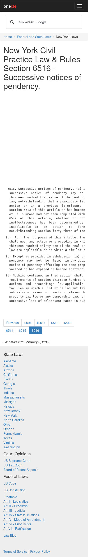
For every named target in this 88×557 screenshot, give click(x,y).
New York (10, 415)
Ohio (6, 424)
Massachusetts (14, 397)
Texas (7, 438)
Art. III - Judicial (14, 510)
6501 (28, 322)
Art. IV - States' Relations (21, 515)
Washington (11, 447)
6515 (22, 330)
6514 (9, 330)
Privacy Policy (40, 551)
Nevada (8, 406)
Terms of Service (15, 551)
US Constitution (14, 490)
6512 (54, 322)
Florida (8, 379)
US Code (9, 483)
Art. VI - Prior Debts (17, 524)
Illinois (7, 388)
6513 (67, 322)
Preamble (10, 497)
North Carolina (13, 420)
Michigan (9, 401)
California (10, 374)
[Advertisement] (44, 137)
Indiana (8, 392)
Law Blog (9, 535)
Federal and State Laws (34, 36)
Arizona (8, 370)
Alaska (8, 365)
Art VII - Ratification (17, 528)
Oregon (8, 429)
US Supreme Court (16, 460)
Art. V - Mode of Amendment (23, 519)
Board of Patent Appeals (20, 469)
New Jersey (11, 410)
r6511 (41, 322)
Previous (12, 322)
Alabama (9, 361)
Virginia (8, 442)
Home (7, 36)
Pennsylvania (12, 433)
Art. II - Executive (15, 506)
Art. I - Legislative (15, 501)
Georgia (9, 383)
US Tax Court (13, 465)
